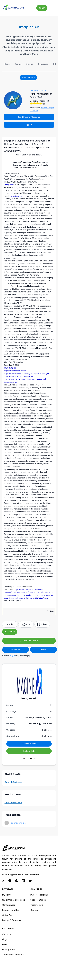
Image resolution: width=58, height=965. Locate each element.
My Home (7, 894)
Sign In (42, 7)
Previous (15, 649)
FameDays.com (17, 196)
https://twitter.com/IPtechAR (15, 371)
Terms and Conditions (13, 954)
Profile (18, 64)
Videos (29, 64)
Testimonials (36, 905)
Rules (4, 944)
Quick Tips (7, 915)
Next (43, 649)
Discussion (43, 64)
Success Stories (38, 899)
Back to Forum (31, 640)
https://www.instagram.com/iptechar (18, 376)
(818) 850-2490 (10, 368)
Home (8, 64)
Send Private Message (29, 117)
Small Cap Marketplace (13, 899)
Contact (34, 910)
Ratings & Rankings (11, 920)
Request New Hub (10, 910)
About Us (6, 934)
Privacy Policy (8, 949)
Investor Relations (39, 894)
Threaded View (28, 77)
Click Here (46, 730)
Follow (29, 124)
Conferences (8, 905)
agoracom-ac (18, 823)
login (12, 655)
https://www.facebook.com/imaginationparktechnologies (26, 373)
